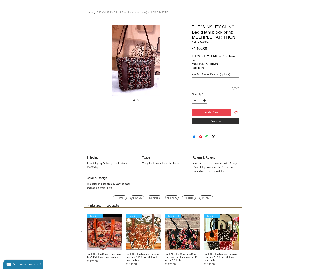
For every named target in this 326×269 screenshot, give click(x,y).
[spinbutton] (200, 100)
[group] (163, 240)
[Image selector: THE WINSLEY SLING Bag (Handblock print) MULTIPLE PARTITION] (134, 100)
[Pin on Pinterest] (200, 137)
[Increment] (205, 100)
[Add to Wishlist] (236, 112)
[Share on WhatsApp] (207, 137)
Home (90, 12)
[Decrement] (194, 100)
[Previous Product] (82, 232)
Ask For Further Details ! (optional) (211, 74)
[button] (189, 197)
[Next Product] (244, 232)
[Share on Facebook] (194, 137)
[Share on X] (213, 137)
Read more (198, 67)
